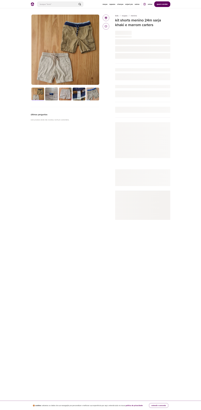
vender (162, 4)
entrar (150, 4)
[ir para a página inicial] (32, 5)
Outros (137, 4)
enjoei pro (129, 4)
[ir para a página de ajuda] (144, 4)
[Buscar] (79, 4)
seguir (165, 126)
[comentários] (106, 26)
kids (116, 16)
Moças (105, 4)
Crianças (120, 4)
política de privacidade (134, 405)
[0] (106, 18)
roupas (124, 16)
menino (134, 16)
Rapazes (112, 4)
